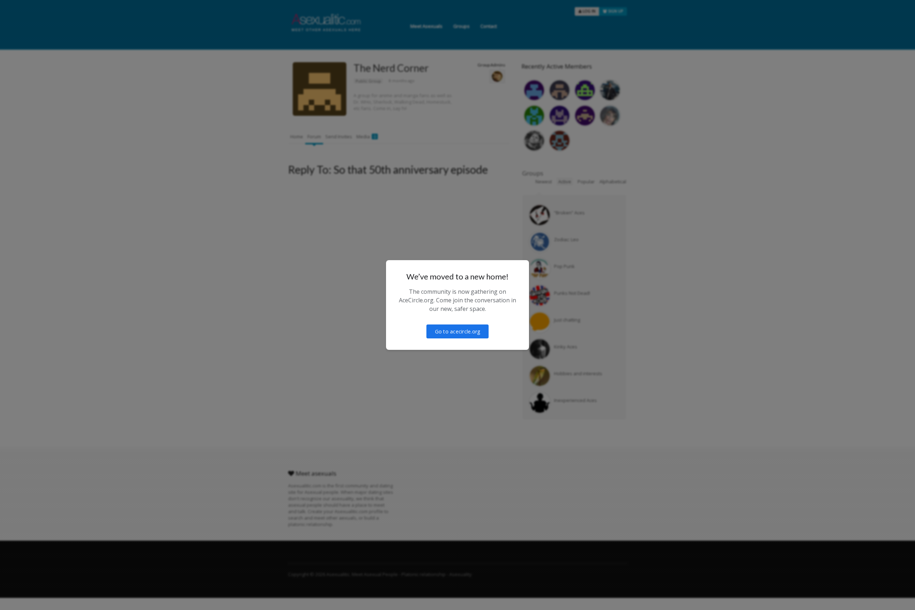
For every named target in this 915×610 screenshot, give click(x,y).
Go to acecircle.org (457, 331)
